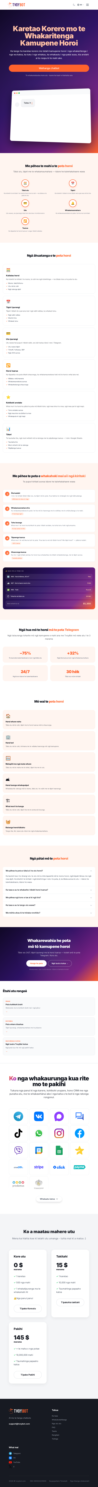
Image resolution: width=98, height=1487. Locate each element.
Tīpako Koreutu (28, 1308)
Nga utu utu (56, 1423)
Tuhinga (55, 1439)
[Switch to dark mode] (74, 5)
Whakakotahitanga (59, 1420)
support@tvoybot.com (19, 1424)
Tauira (54, 1431)
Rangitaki (55, 1435)
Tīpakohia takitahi (70, 1302)
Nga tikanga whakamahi (79, 1481)
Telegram (17, 1453)
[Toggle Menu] (87, 4)
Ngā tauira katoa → (60, 963)
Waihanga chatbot (49, 68)
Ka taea (55, 1416)
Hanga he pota (36, 963)
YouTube (16, 1462)
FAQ (53, 1427)
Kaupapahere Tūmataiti (58, 1481)
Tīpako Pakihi (28, 1374)
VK (14, 1458)
